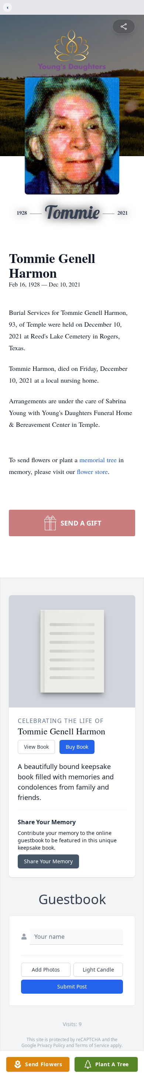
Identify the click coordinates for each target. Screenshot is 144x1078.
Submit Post (72, 986)
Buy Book (77, 746)
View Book (36, 746)
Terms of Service (92, 1045)
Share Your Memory (48, 861)
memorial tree (98, 459)
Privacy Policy (51, 1045)
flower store (92, 471)
